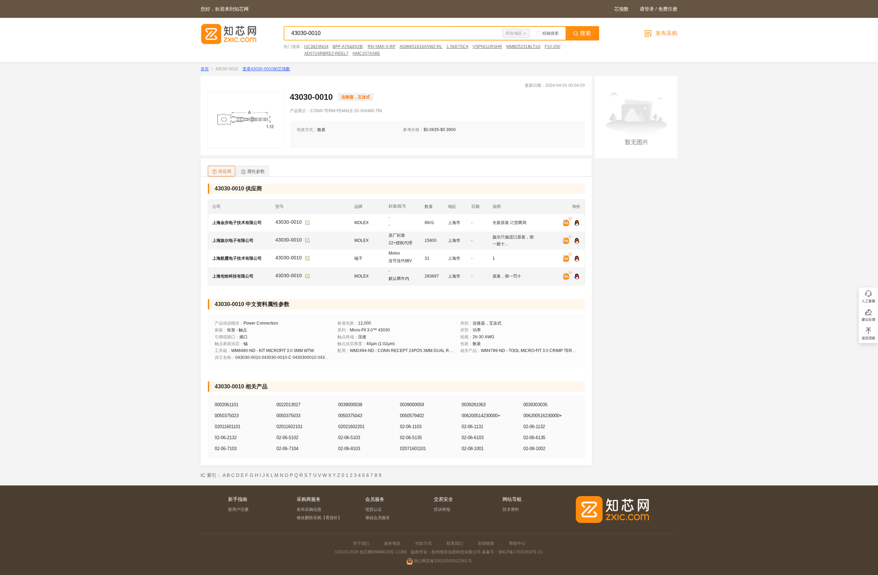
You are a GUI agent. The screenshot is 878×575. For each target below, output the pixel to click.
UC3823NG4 (316, 46)
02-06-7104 (287, 448)
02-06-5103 (349, 437)
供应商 (225, 171)
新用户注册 (238, 509)
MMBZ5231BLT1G (523, 46)
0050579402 (412, 415)
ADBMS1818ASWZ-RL (421, 46)
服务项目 (392, 543)
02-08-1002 (534, 448)
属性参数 (256, 171)
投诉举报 (442, 509)
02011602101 (289, 426)
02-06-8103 (349, 448)
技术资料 (510, 509)
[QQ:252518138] (576, 277)
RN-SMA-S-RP (381, 46)
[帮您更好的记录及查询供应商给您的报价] (307, 222)
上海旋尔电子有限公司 (232, 240)
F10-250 (552, 46)
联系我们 (455, 543)
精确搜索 (550, 33)
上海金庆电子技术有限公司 (237, 222)
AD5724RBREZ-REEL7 (326, 53)
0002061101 (226, 404)
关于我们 (361, 543)
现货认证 (373, 509)
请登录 (647, 9)
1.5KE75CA (457, 46)
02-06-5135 (411, 437)
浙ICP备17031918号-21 (520, 552)
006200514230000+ (481, 415)
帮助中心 (517, 543)
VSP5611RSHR (487, 46)
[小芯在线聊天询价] (567, 223)
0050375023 (227, 415)
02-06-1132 (534, 426)
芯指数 (621, 9)
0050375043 (350, 415)
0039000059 (412, 404)
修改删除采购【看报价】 (319, 517)
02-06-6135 (534, 437)
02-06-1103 (411, 426)
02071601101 (413, 448)
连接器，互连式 (355, 97)
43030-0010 (288, 222)
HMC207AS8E (366, 53)
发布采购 (665, 33)
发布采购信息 (309, 509)
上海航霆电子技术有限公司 (237, 258)
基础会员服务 (377, 517)
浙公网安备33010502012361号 (443, 561)
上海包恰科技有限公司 (232, 276)
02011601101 (227, 426)
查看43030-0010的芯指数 (266, 69)
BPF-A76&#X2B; (348, 46)
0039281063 (474, 404)
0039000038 (350, 404)
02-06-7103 (226, 448)
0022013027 (288, 404)
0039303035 (535, 404)
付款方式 (423, 543)
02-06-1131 (472, 426)
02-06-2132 (226, 437)
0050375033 (288, 415)
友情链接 (486, 543)
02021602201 (351, 426)
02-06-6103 (473, 437)
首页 (205, 69)
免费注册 (667, 9)
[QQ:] (576, 223)
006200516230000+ (542, 415)
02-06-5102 (287, 437)
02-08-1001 (473, 448)
